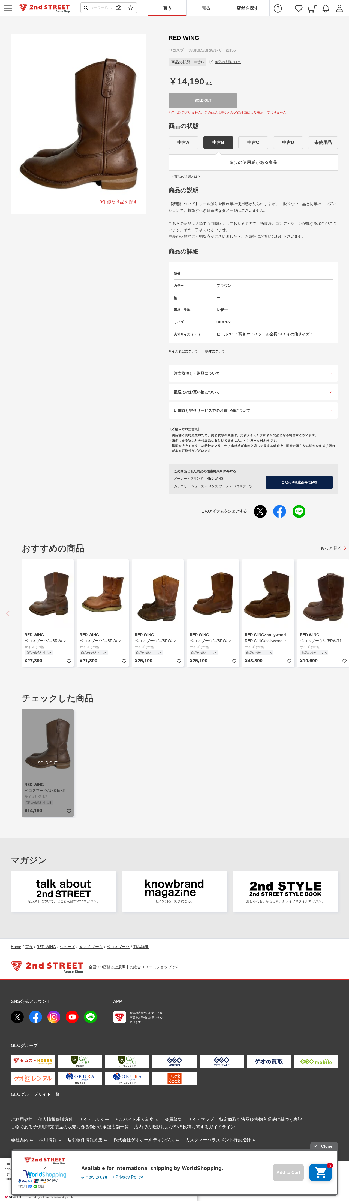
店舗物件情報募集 (86, 1140)
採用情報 (48, 1140)
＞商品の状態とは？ (186, 177)
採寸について (215, 351)
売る (206, 8)
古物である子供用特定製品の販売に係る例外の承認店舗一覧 (70, 1126)
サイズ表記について (183, 351)
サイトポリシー (94, 1119)
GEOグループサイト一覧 (35, 1094)
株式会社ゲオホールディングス (144, 1140)
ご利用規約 (22, 1119)
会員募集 (173, 1119)
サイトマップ (201, 1119)
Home (16, 947)
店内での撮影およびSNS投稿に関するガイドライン (184, 1126)
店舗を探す (247, 8)
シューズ (67, 947)
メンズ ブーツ (91, 947)
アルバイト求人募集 (135, 1119)
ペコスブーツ (118, 947)
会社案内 (20, 1140)
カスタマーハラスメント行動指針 (218, 1140)
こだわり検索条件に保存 (299, 482)
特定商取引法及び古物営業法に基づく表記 (260, 1119)
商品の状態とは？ (228, 62)
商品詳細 (141, 947)
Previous (8, 614)
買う (167, 8)
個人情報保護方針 (55, 1119)
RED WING (46, 947)
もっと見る (331, 548)
